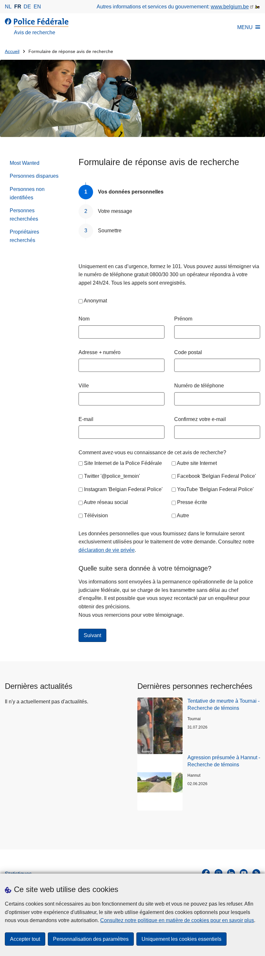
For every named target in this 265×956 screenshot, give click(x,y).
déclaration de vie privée (107, 550)
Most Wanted (24, 163)
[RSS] (256, 873)
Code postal (188, 352)
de (27, 6)
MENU (245, 27)
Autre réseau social (106, 502)
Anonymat (95, 300)
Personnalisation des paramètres (91, 939)
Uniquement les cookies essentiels (181, 939)
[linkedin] (231, 873)
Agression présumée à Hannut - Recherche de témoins (223, 761)
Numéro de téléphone (199, 385)
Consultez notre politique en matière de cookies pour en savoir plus (177, 920)
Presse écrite (192, 502)
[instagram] (218, 873)
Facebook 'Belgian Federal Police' (216, 476)
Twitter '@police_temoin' (112, 476)
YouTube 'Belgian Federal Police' (215, 489)
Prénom (183, 318)
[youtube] (244, 873)
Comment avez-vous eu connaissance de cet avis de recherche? (152, 452)
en (37, 6)
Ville (84, 385)
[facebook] (206, 873)
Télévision (96, 515)
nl (8, 6)
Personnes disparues (34, 176)
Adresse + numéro (100, 352)
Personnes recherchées (24, 215)
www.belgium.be (230, 6)
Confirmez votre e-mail (200, 419)
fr (17, 6)
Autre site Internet (197, 463)
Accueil (12, 51)
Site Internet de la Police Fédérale (123, 463)
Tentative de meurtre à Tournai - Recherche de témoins (223, 704)
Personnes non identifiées (27, 193)
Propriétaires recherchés (24, 236)
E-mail (86, 419)
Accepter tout (25, 939)
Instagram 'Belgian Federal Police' (123, 489)
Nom (84, 318)
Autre (183, 515)
